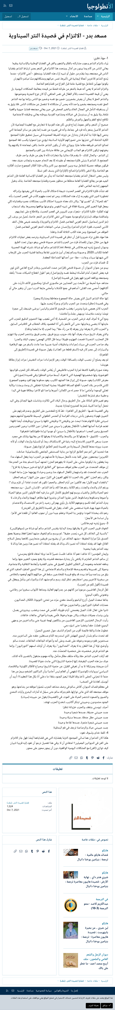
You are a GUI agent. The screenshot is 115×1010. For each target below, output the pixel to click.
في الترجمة (102, 899)
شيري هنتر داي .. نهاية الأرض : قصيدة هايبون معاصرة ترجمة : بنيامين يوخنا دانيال (86, 882)
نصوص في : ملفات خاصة (95, 839)
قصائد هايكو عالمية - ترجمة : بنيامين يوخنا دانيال (92, 857)
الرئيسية (105, 16)
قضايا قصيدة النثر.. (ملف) (72, 48)
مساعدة (88, 16)
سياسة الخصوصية (44, 991)
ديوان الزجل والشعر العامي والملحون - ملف (95, 957)
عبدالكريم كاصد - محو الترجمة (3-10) (96, 906)
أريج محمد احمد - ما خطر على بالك (94, 966)
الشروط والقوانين (61, 991)
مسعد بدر (33, 48)
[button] (97, 16)
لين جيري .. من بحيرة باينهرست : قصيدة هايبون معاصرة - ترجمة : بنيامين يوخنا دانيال (94, 935)
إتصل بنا (74, 991)
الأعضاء (74, 16)
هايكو (105, 850)
